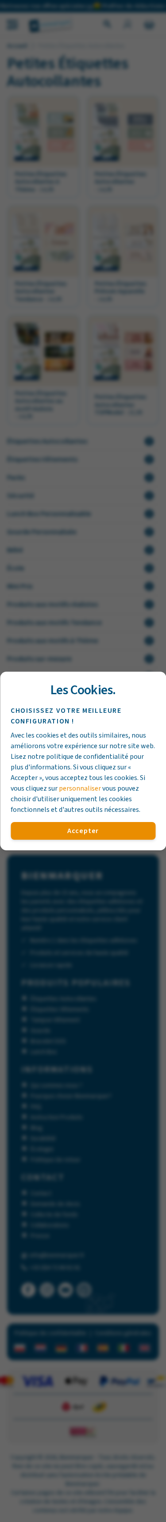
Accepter (83, 831)
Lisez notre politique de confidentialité (69, 756)
